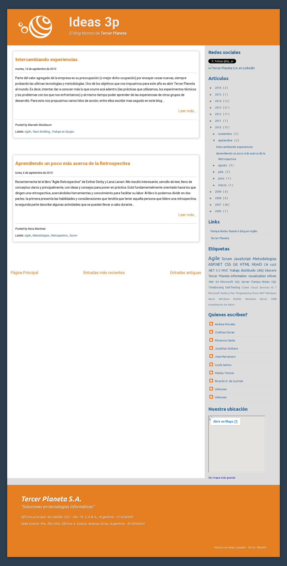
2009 (218, 191)
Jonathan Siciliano (226, 348)
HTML (246, 264)
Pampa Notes (261, 281)
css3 (273, 264)
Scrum (73, 235)
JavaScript (243, 258)
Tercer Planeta (113, 33)
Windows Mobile (232, 299)
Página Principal (24, 272)
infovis (271, 276)
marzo (222, 185)
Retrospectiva (59, 235)
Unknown (221, 389)
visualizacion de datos (221, 304)
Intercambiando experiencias (46, 59)
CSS (229, 264)
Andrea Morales (225, 324)
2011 (218, 120)
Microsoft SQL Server (235, 281)
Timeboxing (216, 287)
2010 (218, 127)
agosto (223, 165)
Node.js (225, 293)
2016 (218, 87)
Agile (28, 131)
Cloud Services (261, 287)
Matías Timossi (224, 373)
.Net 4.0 (214, 281)
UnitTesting (233, 287)
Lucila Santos (223, 364)
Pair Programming (241, 293)
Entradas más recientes (104, 272)
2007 (218, 204)
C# (267, 264)
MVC (225, 270)
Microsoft (214, 293)
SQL (273, 281)
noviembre (225, 133)
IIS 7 (273, 287)
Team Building (42, 131)
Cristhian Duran (225, 332)
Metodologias (41, 235)
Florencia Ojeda (225, 340)
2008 (218, 198)
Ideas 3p (94, 22)
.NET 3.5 (215, 270)
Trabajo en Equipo (63, 131)
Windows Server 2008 (260, 299)
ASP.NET (216, 264)
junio (221, 178)
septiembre (225, 140)
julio (221, 171)
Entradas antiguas (185, 272)
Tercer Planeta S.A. (51, 499)
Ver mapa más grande (221, 477)
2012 (218, 114)
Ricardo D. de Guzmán (229, 381)
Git (236, 264)
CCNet (246, 287)
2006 (218, 211)
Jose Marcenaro (225, 356)
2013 (218, 107)
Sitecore (270, 270)
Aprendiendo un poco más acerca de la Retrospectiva (72, 163)
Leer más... (187, 111)
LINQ (261, 270)
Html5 (258, 264)
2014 (218, 101)
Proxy (256, 293)
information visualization (249, 276)
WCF (263, 293)
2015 (218, 94)
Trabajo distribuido (243, 270)
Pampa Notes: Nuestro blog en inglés (234, 231)
